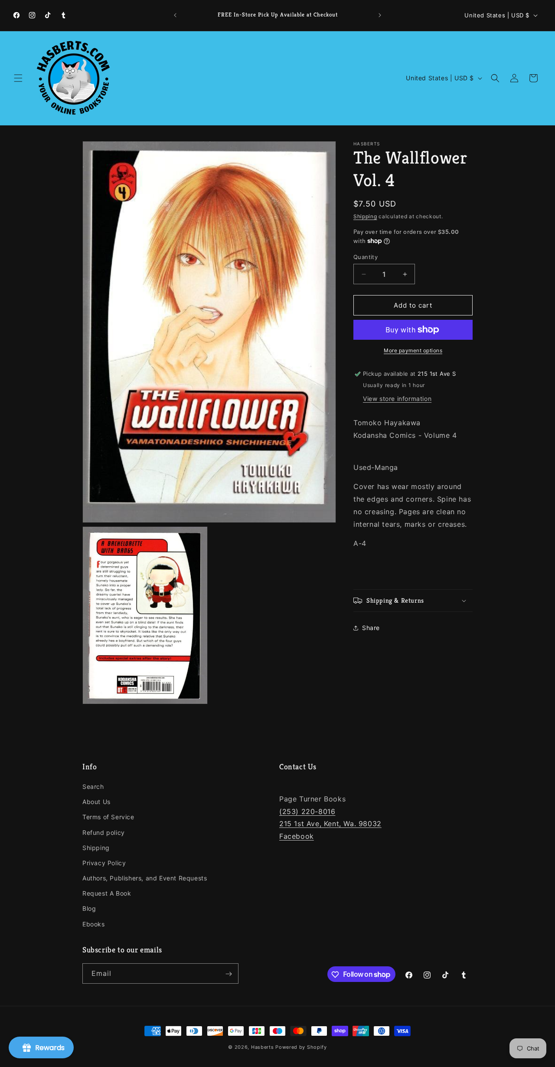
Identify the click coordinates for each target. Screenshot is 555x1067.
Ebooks (93, 924)
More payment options (413, 350)
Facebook (296, 836)
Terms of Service (108, 817)
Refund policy (103, 832)
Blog (89, 909)
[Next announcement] (379, 15)
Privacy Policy (104, 863)
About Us (96, 802)
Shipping (365, 216)
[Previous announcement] (175, 15)
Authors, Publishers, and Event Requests (144, 878)
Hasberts (262, 1047)
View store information (397, 398)
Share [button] (371, 627)
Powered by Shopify (301, 1047)
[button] (18, 78)
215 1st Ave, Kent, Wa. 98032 (330, 824)
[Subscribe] (228, 974)
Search (93, 786)
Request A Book (106, 893)
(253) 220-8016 (307, 811)
